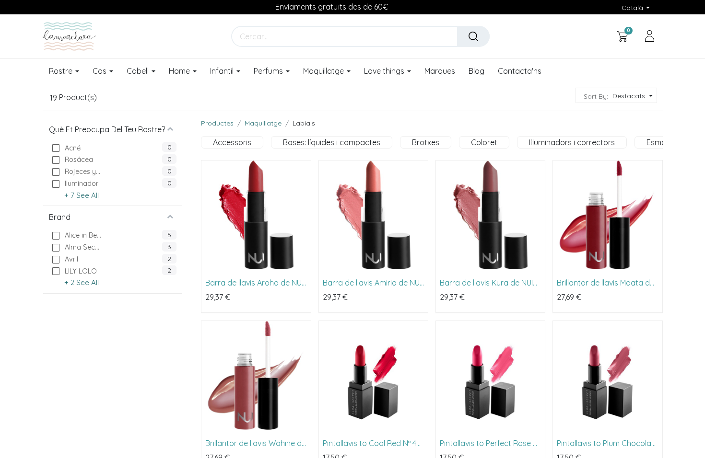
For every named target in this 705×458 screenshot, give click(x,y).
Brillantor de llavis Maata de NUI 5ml (605, 282)
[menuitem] (440, 71)
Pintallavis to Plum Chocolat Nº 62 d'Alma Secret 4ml (605, 443)
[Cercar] (473, 36)
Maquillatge (263, 123)
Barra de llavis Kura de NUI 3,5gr (486, 282)
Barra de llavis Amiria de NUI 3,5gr (372, 282)
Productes (217, 123)
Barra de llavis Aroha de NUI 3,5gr (254, 282)
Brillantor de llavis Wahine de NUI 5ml (255, 443)
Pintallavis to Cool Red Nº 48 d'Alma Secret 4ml (372, 443)
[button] (631, 96)
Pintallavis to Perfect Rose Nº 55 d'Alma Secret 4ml (490, 443)
